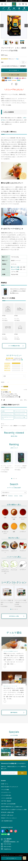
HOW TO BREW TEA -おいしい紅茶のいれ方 (11, 806)
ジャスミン (16, 495)
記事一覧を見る (14, 712)
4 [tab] (16, 478)
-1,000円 (2, 411)
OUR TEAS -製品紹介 (6, 801)
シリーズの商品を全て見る (14, 345)
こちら (9, 105)
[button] (4, 58)
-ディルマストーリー (6, 792)
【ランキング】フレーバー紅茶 (20, 417)
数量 (2, 62)
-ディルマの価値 (5, 789)
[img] (4, 389)
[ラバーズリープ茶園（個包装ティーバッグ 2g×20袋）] (7, 592)
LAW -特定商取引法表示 (6, 820)
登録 (22, 773)
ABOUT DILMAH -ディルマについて (9, 786)
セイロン (20, 495)
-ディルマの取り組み (6, 795)
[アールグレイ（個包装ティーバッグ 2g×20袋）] (21, 457)
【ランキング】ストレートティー (7, 414)
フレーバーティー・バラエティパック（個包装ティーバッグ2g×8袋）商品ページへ (18, 291)
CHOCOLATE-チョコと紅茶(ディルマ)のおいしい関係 (14, 809)
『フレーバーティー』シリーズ (20, 411)
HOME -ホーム (4, 783)
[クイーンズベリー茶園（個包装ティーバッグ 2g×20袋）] (21, 592)
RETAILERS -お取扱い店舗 (7, 812)
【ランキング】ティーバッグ (19, 414)
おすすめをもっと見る (14, 616)
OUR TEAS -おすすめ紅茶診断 (8, 803)
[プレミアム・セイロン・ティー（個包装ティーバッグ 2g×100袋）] (7, 457)
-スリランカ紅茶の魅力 (6, 798)
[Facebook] (12, 84)
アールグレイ (10, 495)
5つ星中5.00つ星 (18, 358)
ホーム (2, 423)
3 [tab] (14, 478)
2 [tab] (13, 478)
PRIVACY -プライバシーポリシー (9, 818)
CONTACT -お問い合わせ (7, 815)
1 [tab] (11, 478)
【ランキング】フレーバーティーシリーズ (7, 418)
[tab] (6, 42)
